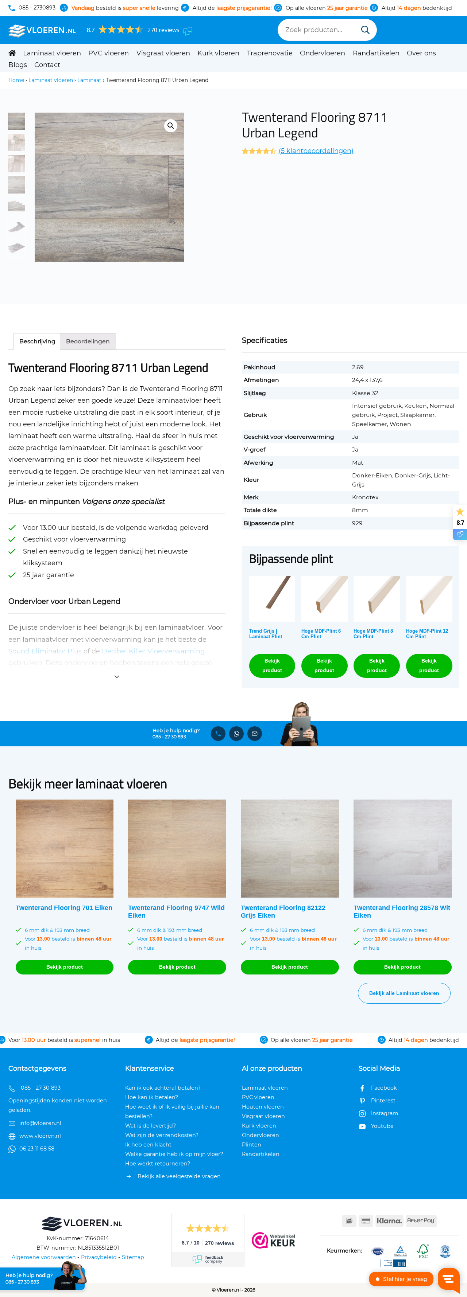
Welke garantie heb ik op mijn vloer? (174, 1154)
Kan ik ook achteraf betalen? (163, 1088)
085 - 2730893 (37, 7)
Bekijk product (272, 665)
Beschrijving (37, 341)
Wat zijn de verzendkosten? (161, 1135)
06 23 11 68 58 (36, 1148)
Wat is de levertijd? (150, 1125)
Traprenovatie (270, 53)
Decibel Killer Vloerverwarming (153, 651)
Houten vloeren (263, 1106)
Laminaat (89, 80)
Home (16, 80)
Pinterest (383, 1100)
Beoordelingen (88, 341)
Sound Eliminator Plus (45, 651)
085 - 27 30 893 (169, 737)
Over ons (421, 53)
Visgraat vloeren (163, 53)
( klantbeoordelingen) (316, 151)
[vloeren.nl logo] (42, 30)
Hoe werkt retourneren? (157, 1163)
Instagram (384, 1113)
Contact (47, 65)
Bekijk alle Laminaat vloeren (404, 993)
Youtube (382, 1126)
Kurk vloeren (218, 53)
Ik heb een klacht (148, 1144)
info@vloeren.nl (40, 1123)
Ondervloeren (322, 53)
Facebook (384, 1088)
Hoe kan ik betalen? (151, 1097)
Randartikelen (376, 53)
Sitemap (133, 1257)
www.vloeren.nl (40, 1136)
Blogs (17, 65)
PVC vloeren (108, 53)
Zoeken (365, 30)
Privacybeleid (99, 1257)
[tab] (37, 341)
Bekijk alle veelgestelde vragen (179, 1176)
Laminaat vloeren (52, 53)
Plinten (251, 1144)
